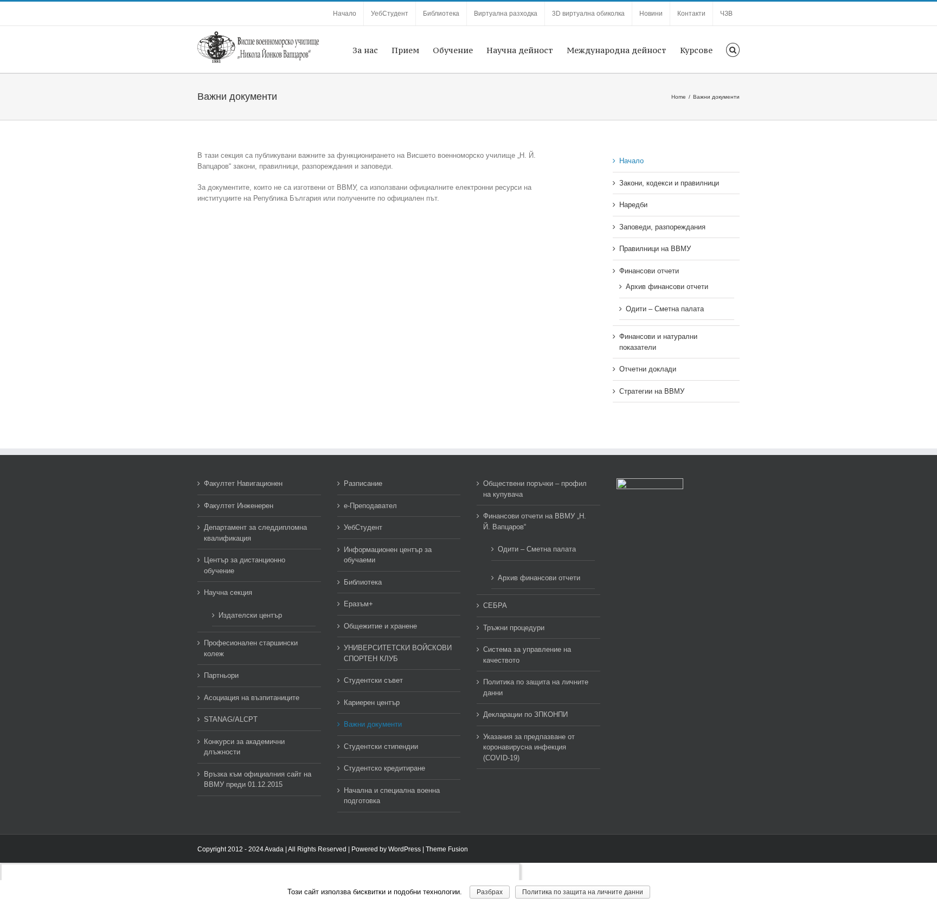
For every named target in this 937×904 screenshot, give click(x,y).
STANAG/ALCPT (231, 719)
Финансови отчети (649, 271)
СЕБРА (495, 605)
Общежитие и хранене (380, 626)
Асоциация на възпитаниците (251, 698)
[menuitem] (344, 13)
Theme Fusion (447, 849)
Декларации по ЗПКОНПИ (525, 714)
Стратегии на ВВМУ (651, 391)
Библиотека (363, 582)
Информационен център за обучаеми (388, 555)
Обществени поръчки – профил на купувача (535, 488)
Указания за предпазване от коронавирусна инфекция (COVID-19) (529, 747)
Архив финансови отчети (667, 287)
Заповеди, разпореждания (662, 227)
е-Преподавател (370, 506)
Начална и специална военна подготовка (392, 795)
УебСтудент (363, 527)
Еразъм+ (358, 604)
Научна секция (228, 592)
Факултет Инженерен (238, 506)
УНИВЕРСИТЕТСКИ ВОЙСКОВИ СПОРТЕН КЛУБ (398, 653)
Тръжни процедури (513, 628)
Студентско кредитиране (384, 768)
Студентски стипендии (381, 746)
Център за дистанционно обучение (244, 565)
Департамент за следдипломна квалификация (255, 532)
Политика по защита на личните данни (535, 687)
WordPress (404, 849)
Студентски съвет (373, 680)
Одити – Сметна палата (665, 309)
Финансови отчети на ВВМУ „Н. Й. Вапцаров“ (534, 521)
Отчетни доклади (647, 369)
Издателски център (250, 615)
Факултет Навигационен (243, 483)
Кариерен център (372, 702)
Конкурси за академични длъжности (244, 747)
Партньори (221, 675)
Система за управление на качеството (527, 654)
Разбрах (490, 892)
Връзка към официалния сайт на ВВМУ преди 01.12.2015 (257, 779)
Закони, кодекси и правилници (669, 183)
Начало (631, 161)
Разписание (363, 483)
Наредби (633, 205)
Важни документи (373, 724)
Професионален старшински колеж (251, 648)
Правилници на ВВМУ (655, 249)
